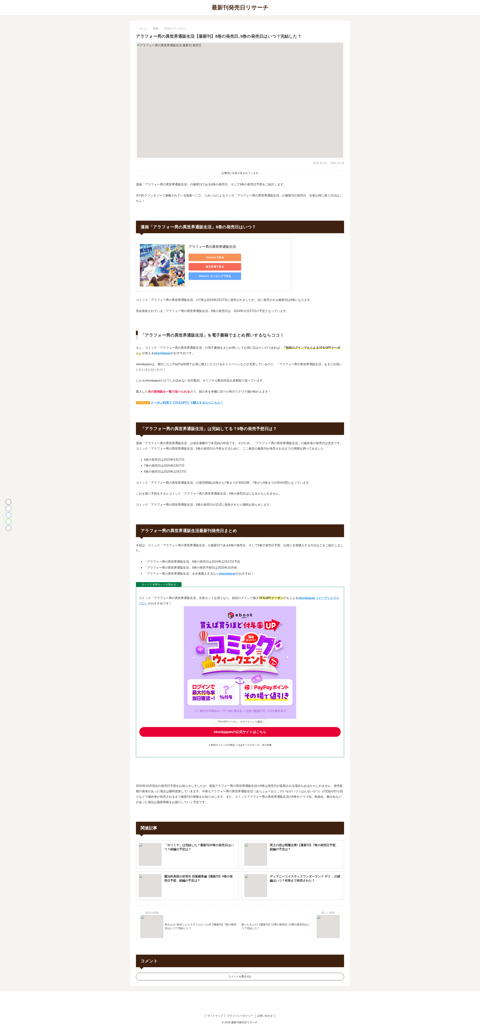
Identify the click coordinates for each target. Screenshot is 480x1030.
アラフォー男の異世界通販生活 (212, 247)
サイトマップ (215, 1015)
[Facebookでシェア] (8, 508)
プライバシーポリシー (240, 1015)
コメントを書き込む (240, 976)
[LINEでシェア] (8, 521)
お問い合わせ (265, 1015)
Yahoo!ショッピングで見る (215, 275)
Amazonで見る (215, 257)
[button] (8, 528)
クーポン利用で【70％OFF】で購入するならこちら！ (187, 402)
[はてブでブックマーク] (8, 515)
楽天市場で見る (215, 266)
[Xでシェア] (8, 502)
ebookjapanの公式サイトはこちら (240, 732)
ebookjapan (162, 353)
